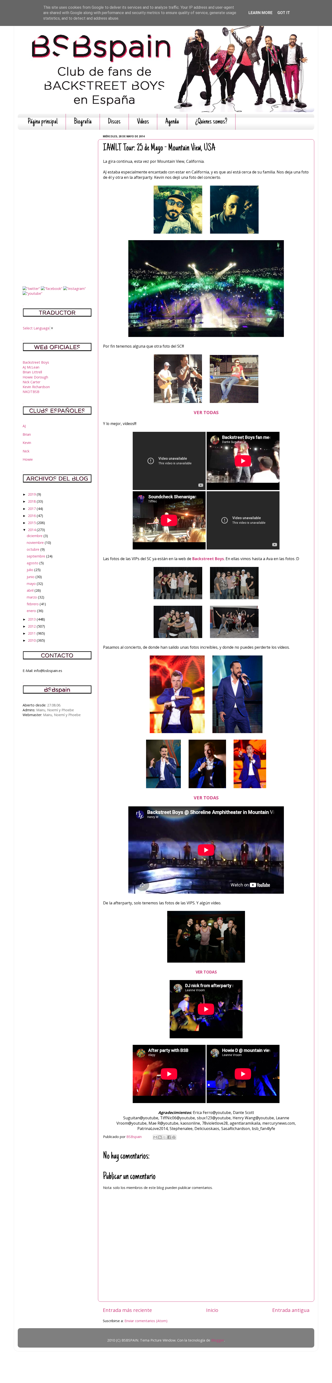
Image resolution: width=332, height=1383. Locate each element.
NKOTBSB (31, 391)
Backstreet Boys (208, 558)
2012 (32, 626)
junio (31, 576)
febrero (33, 604)
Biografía (83, 122)
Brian (27, 434)
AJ (24, 426)
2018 (32, 501)
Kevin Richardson (36, 387)
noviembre (36, 542)
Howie (28, 459)
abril (31, 590)
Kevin (27, 442)
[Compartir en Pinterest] (173, 1137)
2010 (32, 640)
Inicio (212, 1310)
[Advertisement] (57, 206)
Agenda (172, 122)
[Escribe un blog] (159, 1137)
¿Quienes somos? (211, 122)
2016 (32, 515)
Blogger (217, 1340)
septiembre (36, 556)
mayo (32, 583)
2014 (32, 529)
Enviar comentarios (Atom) (145, 1320)
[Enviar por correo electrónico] (155, 1137)
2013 (32, 619)
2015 (32, 522)
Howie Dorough (35, 377)
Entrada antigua (290, 1310)
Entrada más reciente (127, 1310)
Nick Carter (31, 382)
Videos (143, 122)
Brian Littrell (32, 372)
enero (32, 610)
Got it (283, 12)
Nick (26, 451)
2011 (32, 633)
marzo (32, 597)
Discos (114, 122)
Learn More (260, 12)
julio (30, 569)
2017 (32, 508)
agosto (33, 563)
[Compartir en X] (164, 1137)
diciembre (35, 535)
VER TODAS (206, 412)
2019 (32, 494)
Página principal (43, 122)
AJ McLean (31, 367)
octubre (33, 549)
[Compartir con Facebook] (169, 1137)
